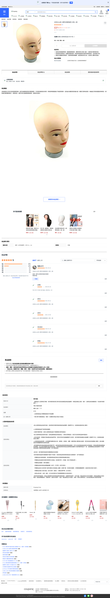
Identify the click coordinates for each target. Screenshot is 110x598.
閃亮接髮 (5, 572)
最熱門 (34, 260)
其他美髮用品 (29, 531)
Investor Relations (11, 580)
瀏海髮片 (20, 539)
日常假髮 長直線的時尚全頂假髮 (10, 566)
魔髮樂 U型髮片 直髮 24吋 (8, 550)
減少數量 (60, 45)
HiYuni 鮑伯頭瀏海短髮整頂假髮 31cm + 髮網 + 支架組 (14, 562)
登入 (95, 6)
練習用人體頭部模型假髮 (8, 558)
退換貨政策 (31, 580)
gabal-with (10, 539)
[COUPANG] (28, 589)
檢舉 (99, 385)
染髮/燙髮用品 (16, 531)
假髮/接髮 (26, 19)
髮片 (16, 539)
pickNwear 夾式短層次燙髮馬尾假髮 (10, 568)
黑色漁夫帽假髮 (6, 552)
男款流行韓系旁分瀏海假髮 (8, 556)
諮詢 (101, 360)
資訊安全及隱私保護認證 (73, 580)
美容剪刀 (23, 531)
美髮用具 (20, 19)
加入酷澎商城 (83, 580)
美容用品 (14, 19)
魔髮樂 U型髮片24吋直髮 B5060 (10, 564)
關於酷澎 (3, 580)
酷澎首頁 (3, 19)
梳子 (3, 531)
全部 (28, 12)
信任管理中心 (39, 580)
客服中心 (103, 6)
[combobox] (101, 260)
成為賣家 (107, 6)
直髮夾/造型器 (8, 531)
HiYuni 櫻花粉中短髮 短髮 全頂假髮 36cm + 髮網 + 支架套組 (16, 546)
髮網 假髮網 (5, 554)
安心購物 (57, 580)
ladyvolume (4, 539)
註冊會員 (98, 6)
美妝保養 (9, 19)
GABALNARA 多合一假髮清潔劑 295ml (11, 574)
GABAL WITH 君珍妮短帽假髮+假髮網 (11, 570)
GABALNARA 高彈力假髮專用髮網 (10, 548)
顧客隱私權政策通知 (48, 580)
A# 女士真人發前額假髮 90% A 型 (10, 560)
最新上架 (40, 260)
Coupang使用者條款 (22, 580)
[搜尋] (95, 12)
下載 (71, 2)
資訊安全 (63, 580)
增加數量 (60, 46)
